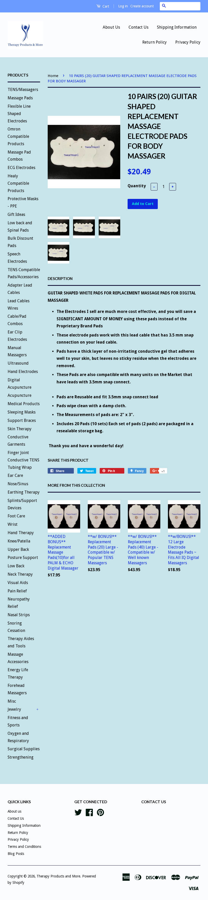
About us (14, 811)
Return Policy (154, 42)
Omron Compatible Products (18, 136)
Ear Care (15, 475)
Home (53, 75)
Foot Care (16, 516)
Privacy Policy (187, 42)
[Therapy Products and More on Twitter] (78, 812)
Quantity (137, 185)
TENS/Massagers (23, 89)
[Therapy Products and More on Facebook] (89, 812)
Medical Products (24, 403)
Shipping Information (177, 27)
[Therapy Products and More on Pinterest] (100, 812)
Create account (142, 6)
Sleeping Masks (22, 412)
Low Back (16, 566)
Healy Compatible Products (18, 183)
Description (60, 278)
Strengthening (20, 757)
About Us (111, 27)
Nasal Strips (19, 614)
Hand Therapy (21, 532)
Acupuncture (19, 395)
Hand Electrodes (23, 371)
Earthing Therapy (24, 492)
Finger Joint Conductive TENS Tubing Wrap (23, 460)
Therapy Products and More (58, 876)
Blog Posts (16, 854)
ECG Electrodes (21, 167)
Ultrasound (18, 363)
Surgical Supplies (24, 748)
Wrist (13, 524)
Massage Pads (20, 98)
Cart (105, 6)
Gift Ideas (16, 214)
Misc (12, 701)
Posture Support (23, 557)
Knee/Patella (19, 541)
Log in (123, 6)
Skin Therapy (19, 428)
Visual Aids (18, 582)
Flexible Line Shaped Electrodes (19, 113)
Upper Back (18, 549)
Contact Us (138, 27)
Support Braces (22, 420)
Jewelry (14, 709)
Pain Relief (17, 591)
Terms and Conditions (24, 847)
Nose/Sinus (18, 483)
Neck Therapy (20, 574)
